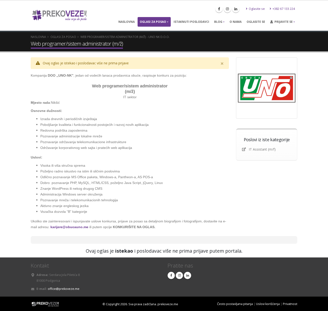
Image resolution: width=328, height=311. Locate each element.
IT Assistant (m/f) (262, 149)
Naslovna (126, 22)
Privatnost (290, 304)
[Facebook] (219, 8)
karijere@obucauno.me (69, 227)
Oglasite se (256, 9)
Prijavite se (283, 22)
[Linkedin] (235, 8)
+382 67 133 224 (283, 9)
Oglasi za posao (153, 22)
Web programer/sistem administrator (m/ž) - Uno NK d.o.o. (125, 37)
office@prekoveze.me (63, 289)
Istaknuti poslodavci (191, 22)
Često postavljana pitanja (235, 304)
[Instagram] (227, 8)
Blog (218, 22)
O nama (236, 22)
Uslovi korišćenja (268, 304)
